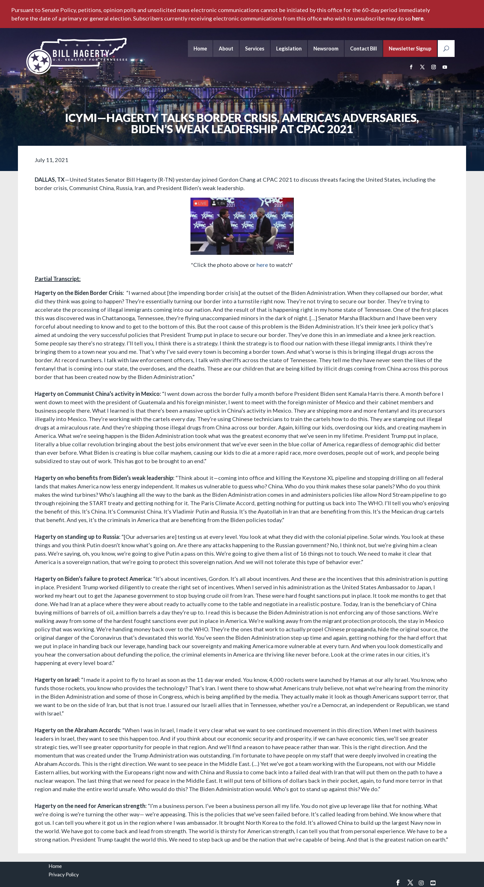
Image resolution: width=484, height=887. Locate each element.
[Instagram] (421, 883)
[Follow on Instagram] (433, 67)
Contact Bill (363, 48)
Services (254, 48)
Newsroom (325, 48)
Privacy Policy (63, 874)
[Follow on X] (422, 67)
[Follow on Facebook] (411, 67)
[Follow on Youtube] (444, 67)
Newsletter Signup (410, 48)
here (418, 18)
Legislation (289, 48)
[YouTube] (433, 883)
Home (200, 48)
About (226, 48)
